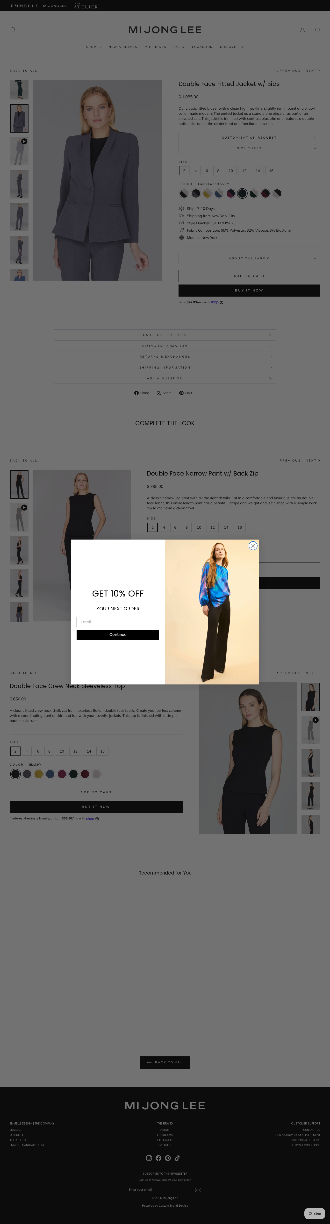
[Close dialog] (253, 545)
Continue (118, 634)
